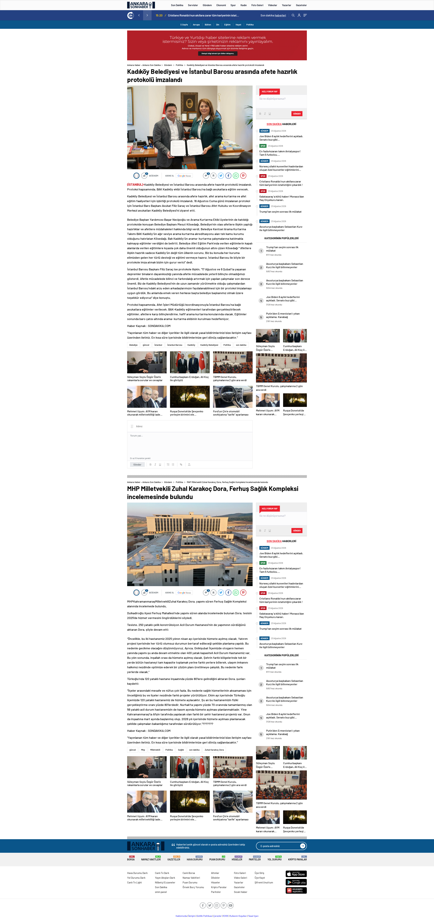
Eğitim (227, 24)
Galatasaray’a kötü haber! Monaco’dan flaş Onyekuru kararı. (203, 15)
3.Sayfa (184, 24)
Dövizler (215, 877)
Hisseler (237, 858)
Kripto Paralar (297, 858)
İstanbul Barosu (174, 345)
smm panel (161, 891)
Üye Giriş (259, 872)
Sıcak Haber (240, 891)
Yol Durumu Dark (136, 877)
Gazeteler (301, 5)
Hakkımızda (181, 916)
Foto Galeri (257, 5)
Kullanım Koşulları (238, 916)
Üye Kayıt (260, 877)
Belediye (133, 345)
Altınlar (215, 872)
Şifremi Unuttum (264, 882)
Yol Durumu (275, 858)
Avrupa (196, 24)
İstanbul (158, 345)
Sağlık (181, 749)
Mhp (143, 749)
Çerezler (217, 916)
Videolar (272, 5)
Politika (250, 24)
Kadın (244, 5)
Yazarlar (286, 5)
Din (217, 24)
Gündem (207, 5)
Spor (233, 5)
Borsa (131, 858)
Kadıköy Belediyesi (209, 345)
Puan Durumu (217, 858)
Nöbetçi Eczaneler (165, 882)
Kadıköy (191, 345)
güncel (146, 345)
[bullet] (173, 464)
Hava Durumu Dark (137, 872)
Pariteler (255, 858)
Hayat (238, 24)
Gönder (137, 464)
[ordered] (168, 464)
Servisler (193, 5)
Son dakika (273, 15)
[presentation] (139, 15)
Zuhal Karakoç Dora (214, 749)
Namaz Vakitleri (151, 858)
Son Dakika (177, 5)
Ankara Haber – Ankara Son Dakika (144, 65)
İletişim (191, 916)
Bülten (208, 24)
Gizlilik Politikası (204, 916)
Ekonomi (221, 5)
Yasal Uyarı (253, 916)
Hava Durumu (195, 858)
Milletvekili (155, 749)
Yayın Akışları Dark (165, 877)
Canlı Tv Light (134, 882)
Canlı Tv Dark (162, 872)
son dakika (241, 345)
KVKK (225, 916)
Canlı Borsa (189, 872)
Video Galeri (240, 877)
